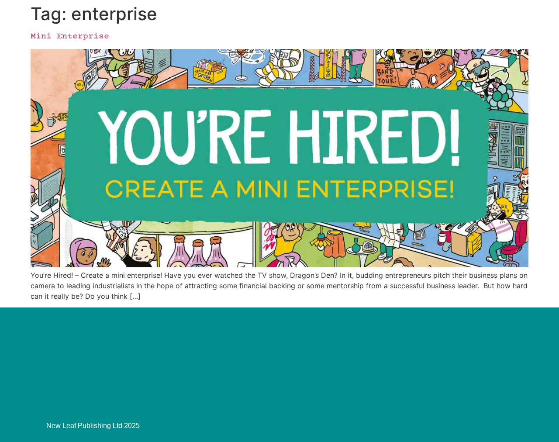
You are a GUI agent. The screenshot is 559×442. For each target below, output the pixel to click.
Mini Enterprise (70, 36)
